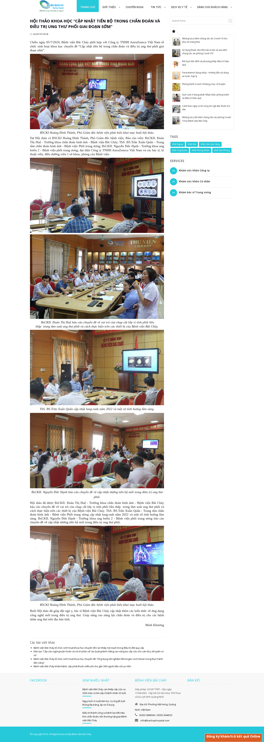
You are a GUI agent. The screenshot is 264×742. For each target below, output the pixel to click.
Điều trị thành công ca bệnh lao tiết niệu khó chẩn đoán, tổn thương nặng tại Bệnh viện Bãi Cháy (104, 716)
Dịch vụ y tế (179, 7)
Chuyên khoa (134, 7)
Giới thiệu (109, 7)
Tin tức (156, 7)
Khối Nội (192, 144)
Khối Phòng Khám (200, 150)
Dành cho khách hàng (212, 7)
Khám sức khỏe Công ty (194, 170)
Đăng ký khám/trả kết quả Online (233, 736)
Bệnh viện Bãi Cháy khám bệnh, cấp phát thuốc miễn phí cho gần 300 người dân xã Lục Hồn (82, 666)
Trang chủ (87, 7)
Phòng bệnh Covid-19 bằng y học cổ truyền (203, 84)
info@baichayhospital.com (154, 720)
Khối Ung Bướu (179, 150)
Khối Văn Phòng (222, 150)
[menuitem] (134, 6)
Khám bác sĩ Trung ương (195, 192)
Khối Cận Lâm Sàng (210, 144)
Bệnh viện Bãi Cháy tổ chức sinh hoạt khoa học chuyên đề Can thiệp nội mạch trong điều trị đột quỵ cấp (89, 647)
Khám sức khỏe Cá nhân (194, 181)
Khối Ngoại (177, 144)
